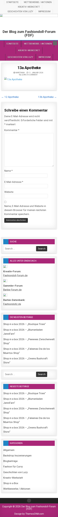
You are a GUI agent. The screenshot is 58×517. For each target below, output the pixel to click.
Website (8, 191)
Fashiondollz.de (12, 303)
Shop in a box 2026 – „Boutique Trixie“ (24, 324)
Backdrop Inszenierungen (17, 455)
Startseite (12, 2)
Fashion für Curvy (13, 466)
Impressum (44, 11)
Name (8, 170)
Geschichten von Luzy (20, 11)
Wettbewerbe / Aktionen (38, 2)
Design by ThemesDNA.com (29, 513)
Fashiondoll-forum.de (15, 275)
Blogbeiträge (10, 461)
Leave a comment (30, 75)
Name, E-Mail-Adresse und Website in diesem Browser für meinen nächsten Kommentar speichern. (25, 210)
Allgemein (8, 450)
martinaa (20, 73)
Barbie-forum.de (12, 289)
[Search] (55, 43)
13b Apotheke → (47, 96)
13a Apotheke (29, 67)
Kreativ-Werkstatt (29, 7)
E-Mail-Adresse (13, 181)
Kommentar (11, 130)
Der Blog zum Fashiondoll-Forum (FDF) (29, 33)
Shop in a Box (10, 483)
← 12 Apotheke (10, 96)
